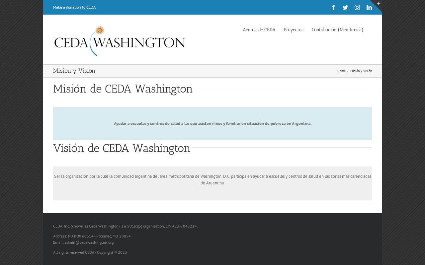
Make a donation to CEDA (74, 7)
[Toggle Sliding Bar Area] (376, 6)
